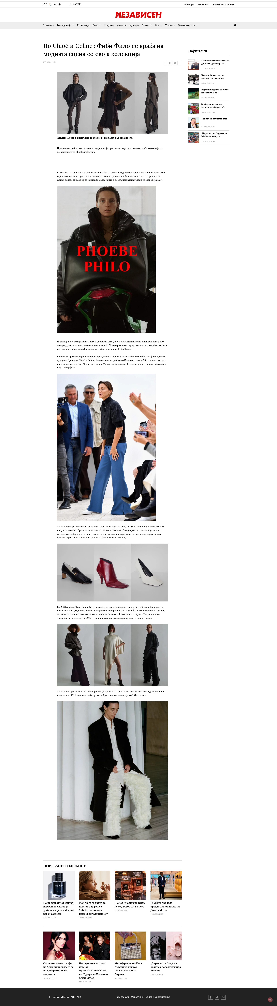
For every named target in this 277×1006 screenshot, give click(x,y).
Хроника (170, 25)
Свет (95, 25)
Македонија (64, 25)
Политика (48, 25)
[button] (72, 25)
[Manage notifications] (270, 999)
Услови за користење (223, 4)
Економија (83, 25)
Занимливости (186, 25)
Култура (134, 25)
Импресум (189, 4)
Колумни (109, 25)
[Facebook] (210, 997)
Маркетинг (203, 4)
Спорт (158, 25)
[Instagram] (223, 997)
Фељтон (122, 25)
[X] (217, 997)
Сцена (145, 25)
